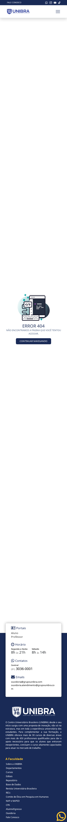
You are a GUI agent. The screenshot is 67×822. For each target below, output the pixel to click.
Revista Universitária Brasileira (21, 788)
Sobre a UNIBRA (14, 764)
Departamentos (14, 768)
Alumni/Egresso (14, 809)
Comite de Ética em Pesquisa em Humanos (27, 796)
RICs (8, 792)
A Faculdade (14, 759)
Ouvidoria (11, 813)
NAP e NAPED (13, 800)
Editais (9, 776)
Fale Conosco (14, 2)
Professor (17, 636)
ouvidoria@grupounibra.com (26, 681)
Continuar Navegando (33, 341)
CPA (8, 804)
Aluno (14, 633)
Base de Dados (13, 784)
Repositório (11, 780)
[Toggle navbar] (57, 11)
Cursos (9, 772)
